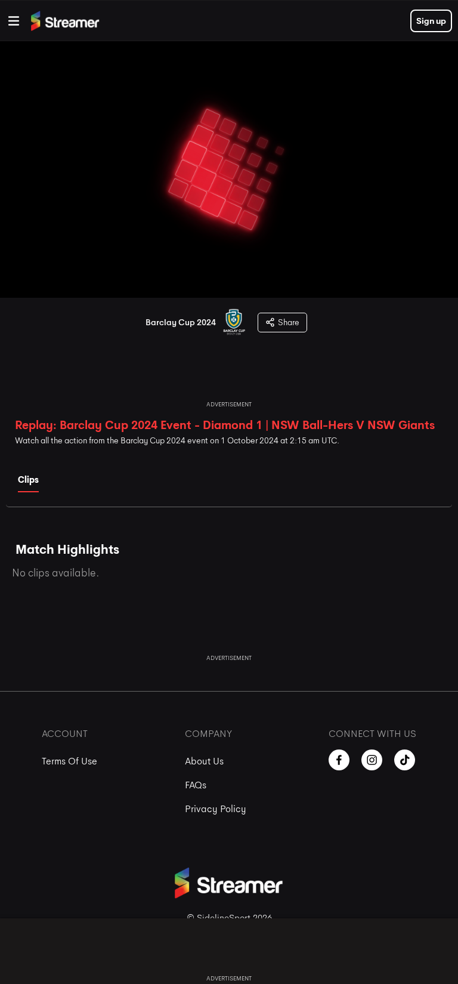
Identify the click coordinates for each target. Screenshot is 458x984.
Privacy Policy (215, 809)
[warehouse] (13, 21)
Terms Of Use (69, 761)
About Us (204, 761)
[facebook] (339, 759)
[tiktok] (404, 759)
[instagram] (371, 759)
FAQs (195, 785)
